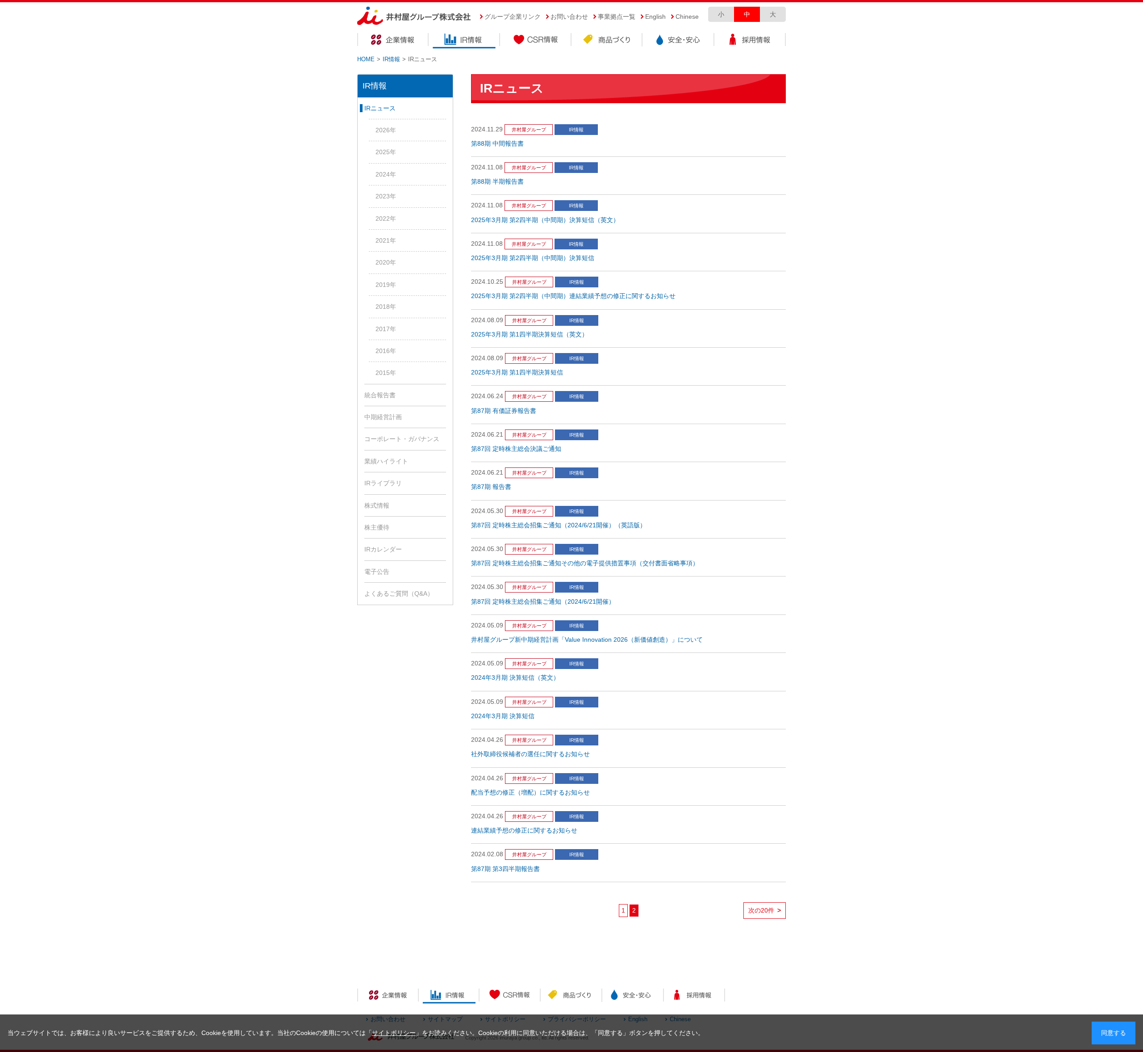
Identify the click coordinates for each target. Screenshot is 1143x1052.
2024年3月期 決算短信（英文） (515, 677)
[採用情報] (694, 996)
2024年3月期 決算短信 (502, 716)
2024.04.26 (487, 739)
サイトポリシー (394, 1033)
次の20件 (764, 910)
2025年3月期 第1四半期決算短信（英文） (529, 334)
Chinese (687, 16)
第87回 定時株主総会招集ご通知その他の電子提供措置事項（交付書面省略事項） (585, 563)
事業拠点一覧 (616, 16)
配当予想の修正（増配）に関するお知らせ (530, 792)
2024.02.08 (487, 854)
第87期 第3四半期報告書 (505, 869)
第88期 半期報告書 (497, 181)
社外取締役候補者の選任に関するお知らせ (530, 754)
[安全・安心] (632, 996)
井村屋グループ (529, 129)
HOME (366, 59)
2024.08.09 (487, 320)
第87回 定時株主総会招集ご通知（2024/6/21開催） (543, 601)
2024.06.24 (487, 396)
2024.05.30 (487, 511)
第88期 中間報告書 (497, 143)
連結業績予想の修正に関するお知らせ (524, 830)
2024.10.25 (487, 281)
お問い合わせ (569, 16)
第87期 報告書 (491, 487)
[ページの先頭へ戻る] (964, 1011)
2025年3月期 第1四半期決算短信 (517, 372)
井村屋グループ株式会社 (414, 16)
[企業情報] (387, 996)
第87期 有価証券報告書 (503, 411)
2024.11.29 (487, 129)
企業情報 (393, 41)
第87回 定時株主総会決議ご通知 (516, 449)
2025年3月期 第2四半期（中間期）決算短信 (532, 258)
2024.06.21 (487, 434)
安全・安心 (678, 41)
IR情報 (464, 41)
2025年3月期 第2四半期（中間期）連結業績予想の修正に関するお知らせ (573, 296)
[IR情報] (449, 996)
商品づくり (607, 41)
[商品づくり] (571, 996)
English (655, 16)
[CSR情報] (510, 996)
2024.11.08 (487, 167)
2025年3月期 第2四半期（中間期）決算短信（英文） (545, 220)
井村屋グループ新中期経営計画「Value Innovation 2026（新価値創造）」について (587, 639)
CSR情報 (536, 41)
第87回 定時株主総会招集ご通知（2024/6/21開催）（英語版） (558, 525)
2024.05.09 (487, 625)
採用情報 (750, 41)
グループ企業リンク (512, 16)
